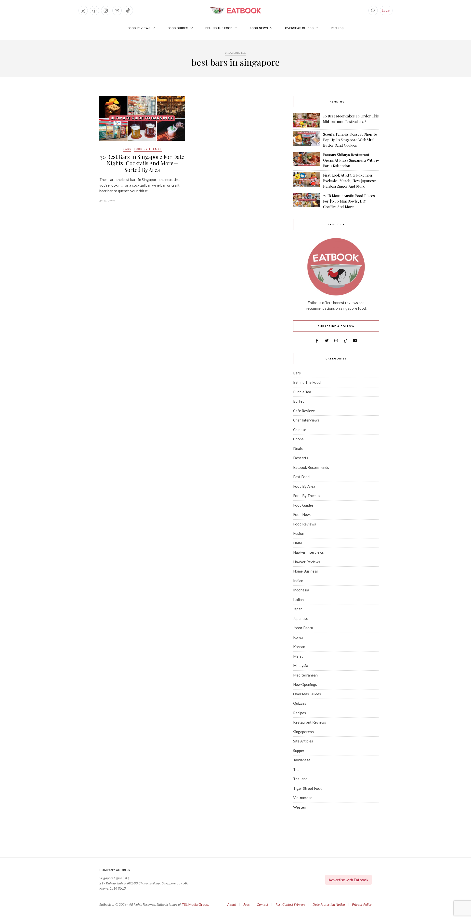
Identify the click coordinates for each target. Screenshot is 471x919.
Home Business (305, 571)
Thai (297, 769)
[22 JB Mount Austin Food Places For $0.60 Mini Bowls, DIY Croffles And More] (306, 201)
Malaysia (300, 665)
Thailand (300, 779)
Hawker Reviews (306, 562)
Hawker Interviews (308, 552)
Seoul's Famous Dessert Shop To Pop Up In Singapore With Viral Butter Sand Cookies (350, 140)
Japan (297, 609)
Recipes (337, 28)
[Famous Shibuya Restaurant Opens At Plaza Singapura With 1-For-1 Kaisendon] (306, 160)
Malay (298, 656)
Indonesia (301, 590)
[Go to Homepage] (235, 10)
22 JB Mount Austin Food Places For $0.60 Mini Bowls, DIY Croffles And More (349, 201)
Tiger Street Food (307, 788)
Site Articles (303, 741)
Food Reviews (139, 28)
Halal (297, 543)
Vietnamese (302, 797)
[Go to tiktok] (128, 10)
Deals (298, 448)
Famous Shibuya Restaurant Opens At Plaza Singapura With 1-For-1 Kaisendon (351, 160)
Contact (262, 904)
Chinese (299, 429)
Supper (298, 750)
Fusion (298, 533)
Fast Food (301, 476)
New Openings (305, 684)
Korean (299, 646)
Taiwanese (301, 760)
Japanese (300, 618)
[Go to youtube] (117, 10)
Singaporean (303, 731)
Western (300, 807)
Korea (298, 637)
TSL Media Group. (195, 904)
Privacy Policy (362, 904)
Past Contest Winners (290, 904)
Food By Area (304, 486)
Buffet (298, 401)
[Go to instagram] (105, 10)
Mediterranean (305, 675)
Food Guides (178, 28)
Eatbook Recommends (311, 467)
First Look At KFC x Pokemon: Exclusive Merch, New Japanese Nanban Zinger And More (349, 181)
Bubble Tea (302, 392)
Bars (127, 148)
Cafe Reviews (304, 410)
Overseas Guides (299, 28)
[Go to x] (83, 10)
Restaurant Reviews (309, 722)
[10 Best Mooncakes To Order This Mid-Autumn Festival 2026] (306, 120)
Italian (298, 599)
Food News (259, 28)
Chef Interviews (306, 420)
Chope (298, 439)
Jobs (246, 904)
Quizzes (299, 703)
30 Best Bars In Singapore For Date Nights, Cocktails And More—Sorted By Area (142, 163)
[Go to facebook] (94, 10)
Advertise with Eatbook (348, 879)
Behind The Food (219, 28)
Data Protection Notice (329, 904)
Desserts (300, 458)
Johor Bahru (303, 627)
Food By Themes (148, 148)
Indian (298, 580)
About (231, 904)
